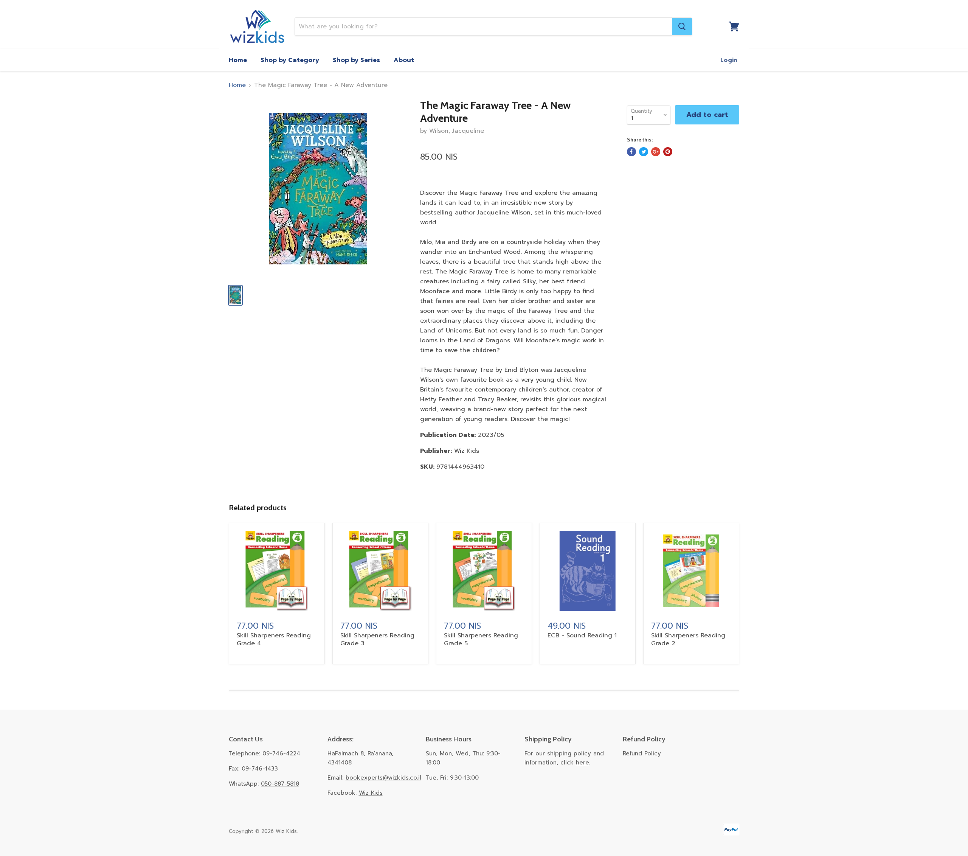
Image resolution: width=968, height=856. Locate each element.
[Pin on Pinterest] (667, 151)
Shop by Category (290, 60)
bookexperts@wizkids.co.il (383, 778)
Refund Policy (642, 753)
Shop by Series (356, 60)
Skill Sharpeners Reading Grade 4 (274, 639)
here (582, 762)
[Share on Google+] (655, 151)
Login (728, 60)
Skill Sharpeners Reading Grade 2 (688, 639)
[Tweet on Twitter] (643, 151)
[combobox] (483, 26)
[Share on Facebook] (631, 151)
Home (238, 60)
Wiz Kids (371, 793)
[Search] (682, 26)
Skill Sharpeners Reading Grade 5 (481, 639)
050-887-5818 (280, 784)
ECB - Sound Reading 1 (582, 635)
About (404, 60)
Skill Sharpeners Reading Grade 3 (377, 639)
